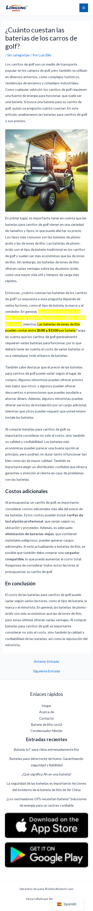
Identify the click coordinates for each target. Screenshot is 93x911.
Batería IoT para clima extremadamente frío (46, 749)
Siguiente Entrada (46, 671)
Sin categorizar (18, 55)
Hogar (46, 706)
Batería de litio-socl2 (46, 724)
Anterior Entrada (46, 661)
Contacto (46, 718)
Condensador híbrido (46, 731)
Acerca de (46, 712)
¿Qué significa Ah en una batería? (46, 774)
